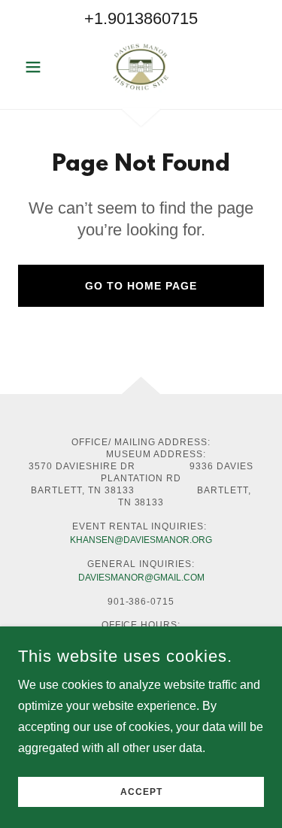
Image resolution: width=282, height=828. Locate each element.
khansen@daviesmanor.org (141, 540)
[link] (141, 67)
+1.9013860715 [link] (141, 18)
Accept (141, 792)
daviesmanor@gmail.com (141, 577)
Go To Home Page (141, 286)
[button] (36, 67)
